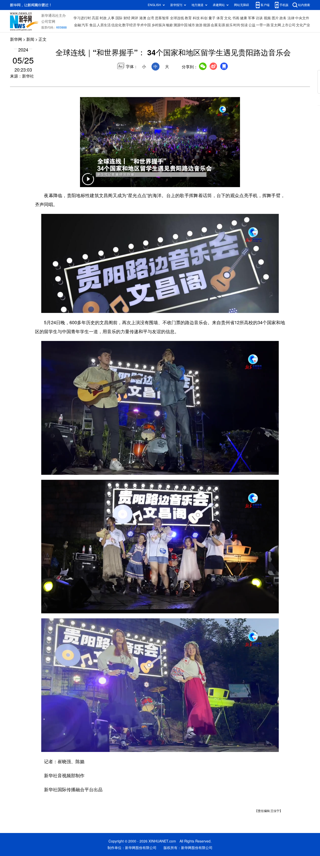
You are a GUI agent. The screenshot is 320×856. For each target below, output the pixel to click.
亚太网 (275, 25)
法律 (291, 18)
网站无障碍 (241, 5)
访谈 (259, 18)
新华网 (16, 39)
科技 (196, 18)
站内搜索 (304, 5)
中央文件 (302, 18)
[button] (88, 182)
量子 (212, 18)
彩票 (221, 25)
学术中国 (144, 25)
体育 (220, 18)
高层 (95, 18)
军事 (251, 18)
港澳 (142, 18)
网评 (134, 18)
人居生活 (104, 25)
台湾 (150, 18)
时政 (103, 18)
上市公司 (289, 25)
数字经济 (129, 25)
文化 (227, 18)
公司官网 (48, 21)
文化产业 (303, 25)
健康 (243, 18)
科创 (204, 18)
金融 (77, 25)
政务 (283, 18)
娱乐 (229, 25)
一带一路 (263, 25)
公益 (252, 25)
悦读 (244, 25)
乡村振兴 (159, 25)
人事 (111, 18)
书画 (235, 18)
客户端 (265, 5)
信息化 (116, 25)
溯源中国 (181, 25)
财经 (127, 18)
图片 (275, 18)
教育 (188, 18)
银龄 (169, 25)
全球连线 (177, 18)
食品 (92, 25)
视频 (267, 18)
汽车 (85, 25)
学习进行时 (82, 18)
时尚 (236, 25)
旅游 (199, 25)
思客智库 (162, 18)
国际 (119, 18)
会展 (214, 25)
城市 (191, 25)
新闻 (30, 39)
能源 (206, 25)
